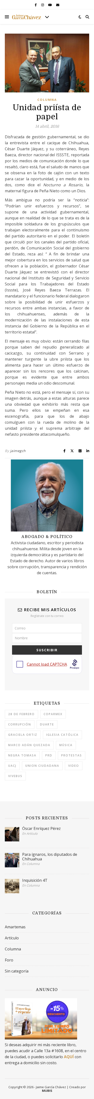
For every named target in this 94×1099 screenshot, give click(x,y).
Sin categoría (16, 971)
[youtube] (50, 5)
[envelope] (57, 5)
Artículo (12, 938)
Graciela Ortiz (22, 735)
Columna (47, 99)
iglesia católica (62, 735)
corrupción (19, 724)
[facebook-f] (36, 5)
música (66, 745)
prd (48, 755)
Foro (9, 960)
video (73, 766)
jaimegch (18, 450)
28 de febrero (21, 714)
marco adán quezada (29, 745)
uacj (12, 766)
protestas (71, 755)
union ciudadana (42, 766)
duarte (47, 724)
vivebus (15, 776)
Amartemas (15, 927)
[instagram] (43, 5)
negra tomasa (22, 755)
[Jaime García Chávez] (26, 16)
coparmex (53, 714)
